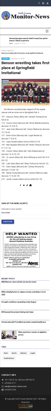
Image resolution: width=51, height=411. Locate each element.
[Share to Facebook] (20, 185)
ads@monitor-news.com (15, 386)
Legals (32, 353)
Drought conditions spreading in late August (18, 302)
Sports (10, 51)
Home (3, 51)
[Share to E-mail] (24, 185)
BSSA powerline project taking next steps (17, 312)
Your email (5, 213)
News (11, 43)
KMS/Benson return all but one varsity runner (19, 282)
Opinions (23, 353)
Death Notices (9, 358)
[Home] (25, 15)
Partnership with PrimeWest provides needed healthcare (23, 322)
